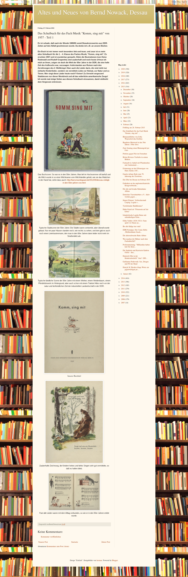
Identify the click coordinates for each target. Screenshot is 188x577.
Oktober (126, 96)
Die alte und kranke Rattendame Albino (134, 190)
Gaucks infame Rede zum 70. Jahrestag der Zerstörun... (133, 175)
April (125, 117)
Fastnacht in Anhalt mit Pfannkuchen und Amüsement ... (136, 164)
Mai (125, 114)
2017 (123, 79)
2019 (123, 72)
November (127, 93)
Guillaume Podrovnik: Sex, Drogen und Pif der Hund (135, 262)
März (125, 121)
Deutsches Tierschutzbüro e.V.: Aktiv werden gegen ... (136, 195)
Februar (126, 124)
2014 (123, 278)
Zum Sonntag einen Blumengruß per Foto (136, 149)
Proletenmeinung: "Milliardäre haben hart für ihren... (136, 245)
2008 (123, 299)
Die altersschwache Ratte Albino (134, 235)
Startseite (74, 542)
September (127, 100)
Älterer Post (105, 542)
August (126, 103)
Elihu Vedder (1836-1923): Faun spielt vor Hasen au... (135, 221)
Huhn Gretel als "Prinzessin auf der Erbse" (135, 210)
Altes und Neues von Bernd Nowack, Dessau (92, 12)
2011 (123, 288)
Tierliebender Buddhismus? (133, 206)
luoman (99, 560)
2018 (123, 76)
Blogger (115, 560)
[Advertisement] (134, 43)
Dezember (127, 89)
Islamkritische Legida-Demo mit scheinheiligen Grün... (134, 216)
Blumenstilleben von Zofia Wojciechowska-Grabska (132, 138)
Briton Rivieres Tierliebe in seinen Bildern (135, 158)
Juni (125, 110)
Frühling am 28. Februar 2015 (134, 127)
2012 (123, 285)
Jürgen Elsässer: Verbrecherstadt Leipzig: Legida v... (134, 201)
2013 (123, 281)
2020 (123, 69)
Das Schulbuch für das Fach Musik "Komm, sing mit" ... (135, 132)
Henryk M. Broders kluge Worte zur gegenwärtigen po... (136, 268)
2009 (123, 295)
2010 (123, 292)
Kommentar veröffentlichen (51, 536)
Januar (125, 274)
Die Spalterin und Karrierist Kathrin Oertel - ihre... (136, 251)
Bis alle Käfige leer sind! (132, 226)
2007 (123, 302)
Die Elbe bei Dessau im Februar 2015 (136, 179)
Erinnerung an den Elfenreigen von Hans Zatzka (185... (135, 169)
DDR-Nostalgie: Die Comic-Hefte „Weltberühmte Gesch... (135, 231)
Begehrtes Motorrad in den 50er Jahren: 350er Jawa (134, 143)
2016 (123, 83)
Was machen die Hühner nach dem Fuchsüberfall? (135, 240)
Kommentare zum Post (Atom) (58, 546)
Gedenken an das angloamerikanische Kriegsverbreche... (136, 184)
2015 (123, 86)
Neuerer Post (43, 542)
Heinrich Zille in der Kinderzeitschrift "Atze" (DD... (135, 257)
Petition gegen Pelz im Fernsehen (135, 153)
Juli (124, 107)
